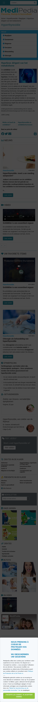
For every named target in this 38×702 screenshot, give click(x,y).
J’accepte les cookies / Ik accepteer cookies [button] (19, 696)
